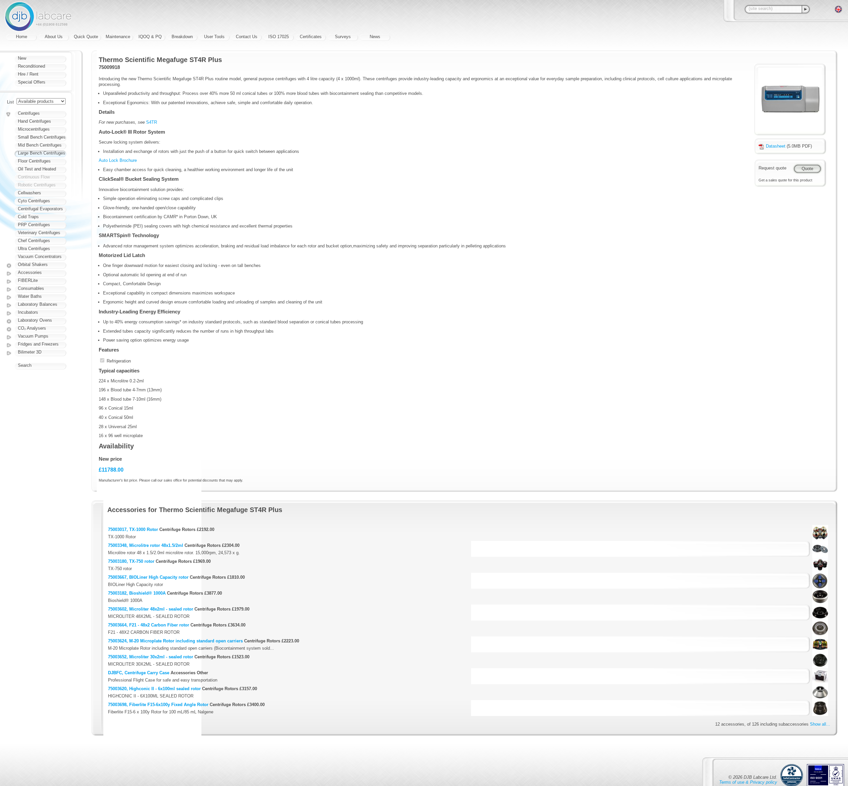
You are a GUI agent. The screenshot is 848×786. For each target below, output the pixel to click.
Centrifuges (29, 113)
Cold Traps (28, 216)
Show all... (820, 724)
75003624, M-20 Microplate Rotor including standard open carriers (175, 640)
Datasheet (775, 146)
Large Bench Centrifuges (41, 153)
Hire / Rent (28, 74)
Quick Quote (86, 36)
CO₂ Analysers (32, 328)
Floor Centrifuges (34, 161)
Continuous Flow (34, 176)
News (375, 36)
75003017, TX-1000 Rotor (133, 529)
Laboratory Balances (37, 304)
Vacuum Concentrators (40, 256)
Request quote (772, 167)
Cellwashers (29, 192)
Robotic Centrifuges (37, 184)
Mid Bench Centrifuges (40, 145)
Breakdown (182, 36)
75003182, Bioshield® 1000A (137, 593)
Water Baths (30, 296)
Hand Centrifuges (34, 121)
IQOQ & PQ (150, 36)
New (22, 58)
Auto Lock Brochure (118, 160)
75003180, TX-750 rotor (131, 561)
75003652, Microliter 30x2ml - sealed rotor (150, 656)
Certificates (311, 36)
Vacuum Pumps (33, 336)
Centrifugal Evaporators (40, 208)
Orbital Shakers (33, 264)
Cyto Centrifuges (34, 200)
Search (24, 365)
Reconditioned (31, 66)
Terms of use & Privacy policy (748, 782)
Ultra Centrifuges (34, 248)
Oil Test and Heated (37, 168)
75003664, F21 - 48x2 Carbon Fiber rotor (148, 624)
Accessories (30, 272)
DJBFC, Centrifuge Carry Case (138, 672)
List (10, 101)
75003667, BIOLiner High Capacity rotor (148, 577)
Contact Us (246, 36)
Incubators (28, 312)
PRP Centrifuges (34, 224)
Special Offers (31, 82)
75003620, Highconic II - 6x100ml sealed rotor (154, 688)
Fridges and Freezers (38, 344)
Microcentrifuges (34, 129)
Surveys (343, 36)
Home (21, 36)
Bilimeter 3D (29, 352)
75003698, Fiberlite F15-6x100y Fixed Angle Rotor (158, 704)
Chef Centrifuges (34, 240)
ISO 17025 (278, 36)
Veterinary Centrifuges (39, 232)
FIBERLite (28, 280)
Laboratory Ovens (35, 320)
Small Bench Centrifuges (42, 137)
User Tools (214, 36)
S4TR (151, 122)
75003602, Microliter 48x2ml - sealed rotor (150, 609)
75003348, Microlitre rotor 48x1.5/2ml (145, 545)
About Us (54, 36)
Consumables (31, 288)
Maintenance (118, 36)
